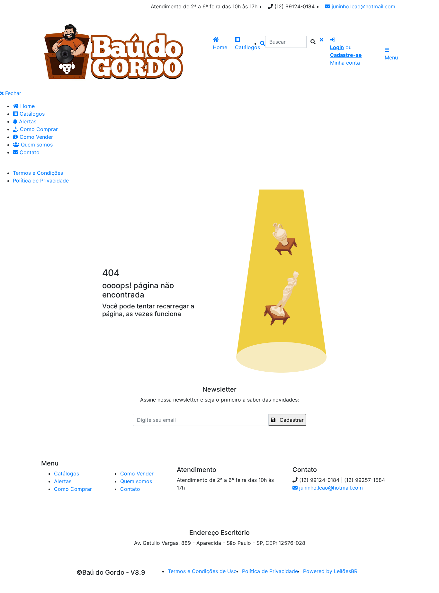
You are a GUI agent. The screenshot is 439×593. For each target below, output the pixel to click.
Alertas (26, 121)
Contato (29, 152)
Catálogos (31, 114)
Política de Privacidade (41, 180)
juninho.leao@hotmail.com (362, 6)
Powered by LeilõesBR (330, 571)
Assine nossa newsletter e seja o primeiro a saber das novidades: (219, 399)
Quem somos (36, 144)
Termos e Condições (38, 173)
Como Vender (35, 137)
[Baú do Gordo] (113, 52)
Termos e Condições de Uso (202, 571)
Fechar (12, 93)
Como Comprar (38, 129)
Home (27, 106)
